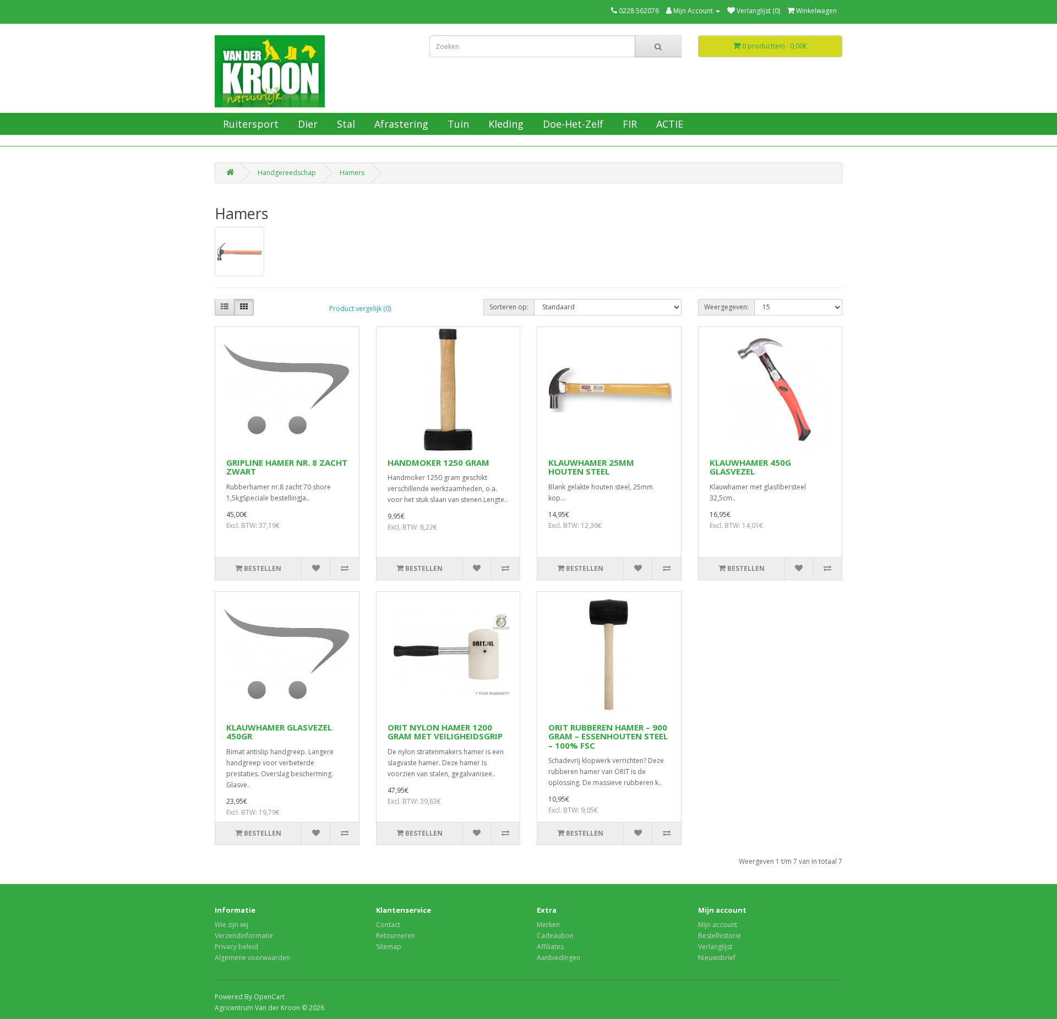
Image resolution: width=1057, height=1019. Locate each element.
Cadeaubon (555, 935)
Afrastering (400, 123)
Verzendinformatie (244, 935)
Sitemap (388, 946)
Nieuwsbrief (716, 957)
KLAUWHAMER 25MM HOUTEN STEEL (591, 467)
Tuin (457, 123)
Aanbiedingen (558, 957)
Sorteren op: (508, 307)
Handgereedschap (287, 172)
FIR (628, 123)
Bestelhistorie (719, 935)
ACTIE (668, 123)
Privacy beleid (236, 946)
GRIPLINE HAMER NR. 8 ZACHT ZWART (286, 467)
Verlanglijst (715, 946)
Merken (548, 924)
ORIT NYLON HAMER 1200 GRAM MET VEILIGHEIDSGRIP (445, 732)
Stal (344, 123)
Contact (388, 924)
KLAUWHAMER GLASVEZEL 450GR (279, 732)
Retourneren (395, 935)
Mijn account (717, 924)
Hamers (352, 172)
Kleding (505, 123)
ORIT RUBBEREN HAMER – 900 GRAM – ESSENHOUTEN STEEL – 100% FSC (608, 736)
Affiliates (550, 946)
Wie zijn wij (231, 924)
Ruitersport (249, 123)
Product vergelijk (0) (360, 308)
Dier (306, 123)
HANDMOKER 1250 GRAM (438, 462)
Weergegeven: (726, 307)
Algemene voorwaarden (252, 957)
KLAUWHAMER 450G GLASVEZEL (750, 467)
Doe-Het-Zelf (571, 123)
